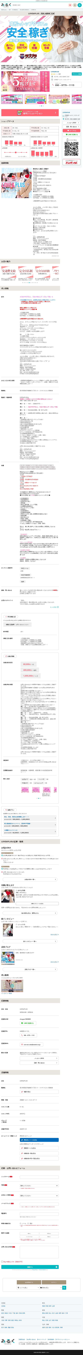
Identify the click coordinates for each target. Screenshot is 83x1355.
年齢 (3, 1185)
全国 (19, 5)
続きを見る (54, 934)
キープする (73, 130)
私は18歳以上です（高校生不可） (13, 1261)
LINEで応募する (29, 1023)
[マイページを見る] (75, 5)
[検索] (64, 1288)
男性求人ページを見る (30, 1140)
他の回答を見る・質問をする (30, 913)
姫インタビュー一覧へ (30, 941)
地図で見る (27, 1092)
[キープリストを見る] (70, 5)
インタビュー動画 (6, 993)
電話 (31, 1223)
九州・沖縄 (45, 1324)
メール (24, 1223)
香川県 (14, 5)
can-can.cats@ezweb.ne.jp (32, 1044)
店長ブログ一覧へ (30, 969)
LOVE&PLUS (55, 72)
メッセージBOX (39, 1058)
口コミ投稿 (77, 74)
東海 (43, 1310)
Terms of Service (42, 1269)
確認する (30, 1267)
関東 (2, 1310)
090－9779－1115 (29, 1035)
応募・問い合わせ (39, 1063)
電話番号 (4, 1213)
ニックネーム (6, 1176)
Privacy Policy (34, 1269)
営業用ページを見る (30, 1148)
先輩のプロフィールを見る (37, 903)
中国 (43, 1317)
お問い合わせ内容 (7, 1247)
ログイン (54, 1282)
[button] (22, 282)
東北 (43, 1303)
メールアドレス (7, 1203)
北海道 (3, 1303)
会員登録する (29, 1282)
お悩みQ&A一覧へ (30, 879)
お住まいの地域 (7, 1195)
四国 (2, 1324)
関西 (2, 1317)
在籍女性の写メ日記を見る (32, 1158)
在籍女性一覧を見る (30, 1153)
